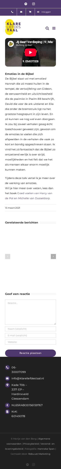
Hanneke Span (46, 448)
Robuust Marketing (39, 453)
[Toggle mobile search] (47, 28)
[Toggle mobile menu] (54, 28)
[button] (7, 256)
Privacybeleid (31, 443)
